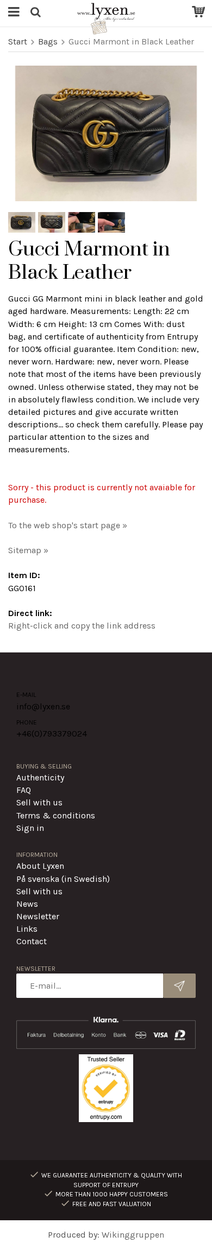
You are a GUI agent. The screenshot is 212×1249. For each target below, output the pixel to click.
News (27, 904)
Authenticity (40, 777)
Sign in (30, 828)
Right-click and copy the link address (81, 625)
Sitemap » (28, 550)
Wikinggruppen (133, 1234)
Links (27, 929)
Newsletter (37, 916)
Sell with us (39, 802)
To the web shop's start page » (67, 525)
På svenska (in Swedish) (63, 879)
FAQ (23, 790)
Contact (31, 941)
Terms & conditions (55, 815)
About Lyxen (40, 866)
